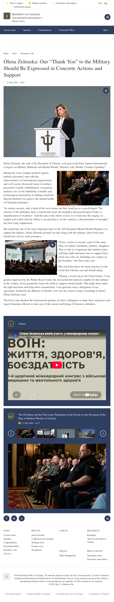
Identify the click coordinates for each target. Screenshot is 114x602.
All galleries (36, 549)
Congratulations (44, 30)
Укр (100, 3)
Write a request (16, 3)
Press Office (95, 551)
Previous (11, 433)
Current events (10, 30)
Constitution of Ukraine (99, 593)
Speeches (27, 30)
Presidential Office (66, 30)
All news (7, 553)
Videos (63, 530)
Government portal (13, 593)
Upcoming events (94, 555)
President (93, 530)
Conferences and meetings (42, 538)
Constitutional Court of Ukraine (69, 593)
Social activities (38, 535)
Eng (105, 3)
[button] (14, 518)
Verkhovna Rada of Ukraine (38, 593)
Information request (22, 6)
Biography (91, 535)
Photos (36, 530)
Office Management (67, 555)
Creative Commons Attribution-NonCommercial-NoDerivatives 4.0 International (61, 577)
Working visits (37, 542)
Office (63, 551)
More (105, 30)
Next (103, 433)
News (14, 53)
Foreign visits (37, 546)
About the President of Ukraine (96, 540)
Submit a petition (39, 3)
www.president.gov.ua (55, 581)
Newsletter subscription (66, 3)
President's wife (27, 53)
